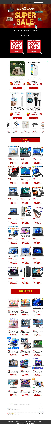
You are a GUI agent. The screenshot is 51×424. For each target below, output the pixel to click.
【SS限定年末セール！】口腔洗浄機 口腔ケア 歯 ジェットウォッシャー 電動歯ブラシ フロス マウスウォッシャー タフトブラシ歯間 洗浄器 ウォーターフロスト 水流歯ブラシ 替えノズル (17, 109)
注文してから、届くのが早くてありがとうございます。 (13, 402)
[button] (42, 127)
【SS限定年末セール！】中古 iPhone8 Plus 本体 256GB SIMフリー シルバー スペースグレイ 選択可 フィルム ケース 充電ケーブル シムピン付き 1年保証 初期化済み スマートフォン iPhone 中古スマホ (33, 79)
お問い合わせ (29, 421)
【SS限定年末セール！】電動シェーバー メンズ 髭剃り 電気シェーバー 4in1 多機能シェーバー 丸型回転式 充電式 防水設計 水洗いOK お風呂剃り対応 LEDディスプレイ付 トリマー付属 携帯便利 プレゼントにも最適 (34, 109)
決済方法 (17, 421)
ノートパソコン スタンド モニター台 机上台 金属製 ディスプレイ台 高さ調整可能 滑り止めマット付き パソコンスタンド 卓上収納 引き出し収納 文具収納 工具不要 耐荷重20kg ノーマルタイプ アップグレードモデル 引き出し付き (25, 128)
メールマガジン (26, 2)
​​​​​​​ (34, 47)
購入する (14, 132)
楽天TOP (41, 421)
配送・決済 (15, 2)
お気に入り (22, 2)
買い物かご (31, 2)
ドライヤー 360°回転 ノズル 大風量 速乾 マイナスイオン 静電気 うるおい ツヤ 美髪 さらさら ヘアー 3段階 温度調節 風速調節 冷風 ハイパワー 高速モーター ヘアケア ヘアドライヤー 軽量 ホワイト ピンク (16, 128)
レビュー (19, 2)
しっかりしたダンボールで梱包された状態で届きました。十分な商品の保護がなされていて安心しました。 (19, 407)
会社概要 (12, 2)
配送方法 (22, 421)
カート (35, 421)
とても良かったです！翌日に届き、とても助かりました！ (14, 397)
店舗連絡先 (10, 421)
